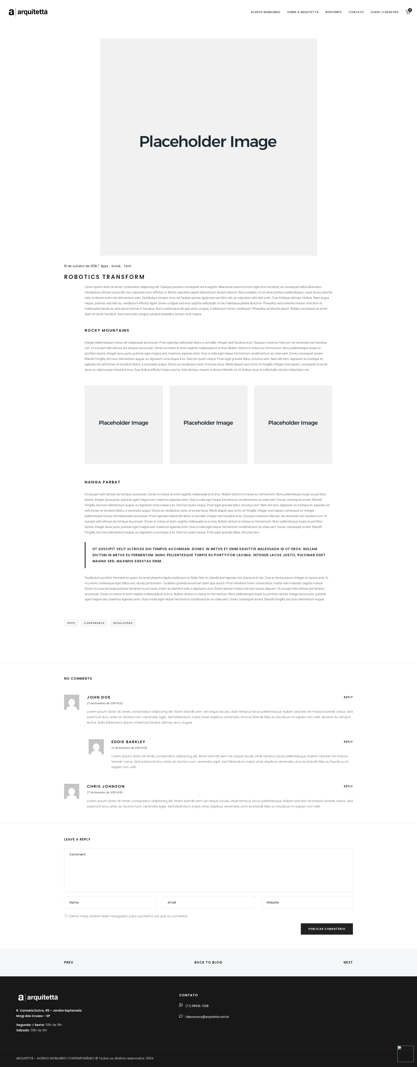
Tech (127, 266)
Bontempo (334, 12)
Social (116, 266)
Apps (105, 266)
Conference (94, 623)
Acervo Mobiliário (265, 12)
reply (348, 697)
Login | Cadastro (385, 12)
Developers (123, 623)
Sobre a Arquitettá (303, 12)
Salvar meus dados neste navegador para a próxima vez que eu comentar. (128, 916)
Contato (356, 12)
